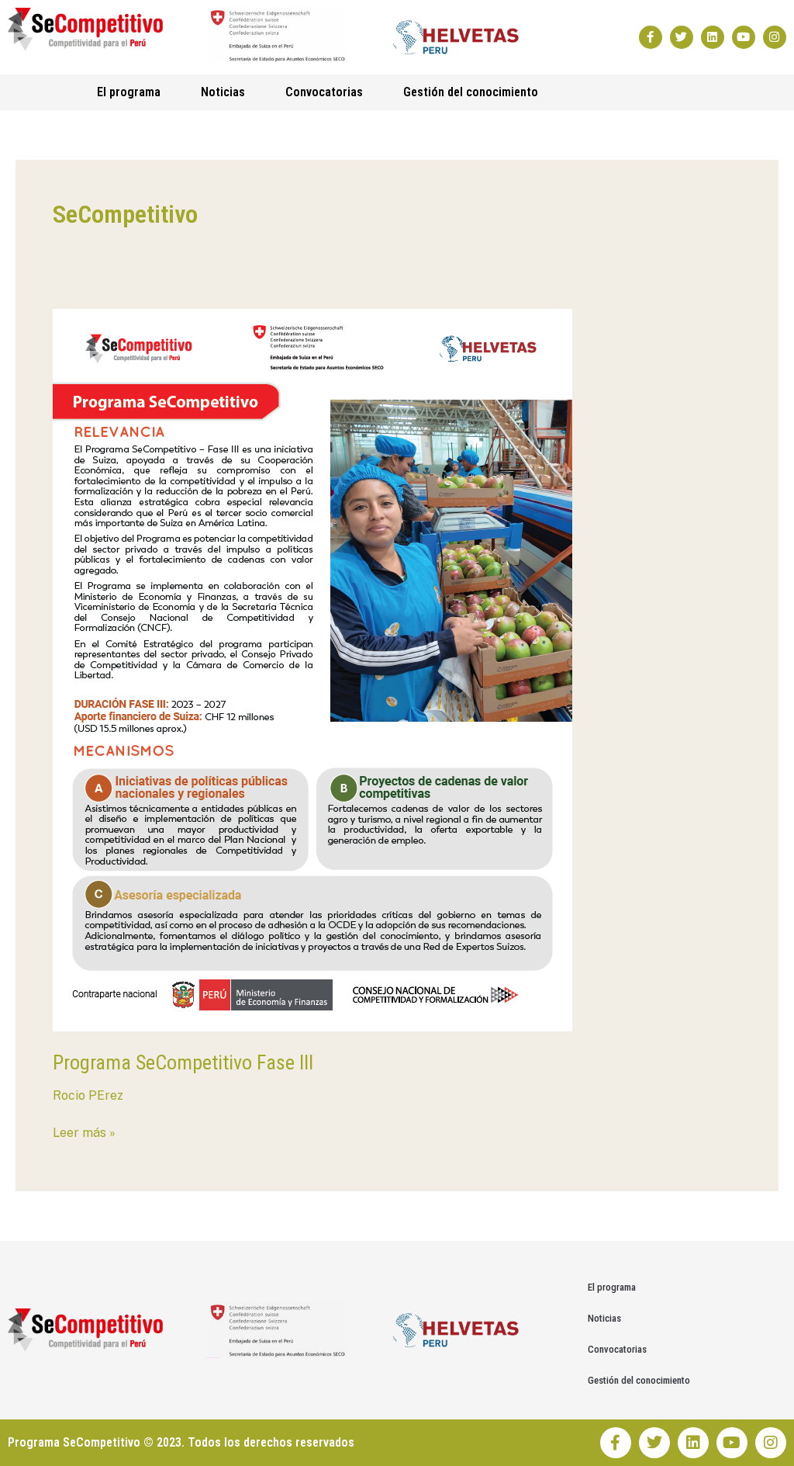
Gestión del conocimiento (470, 92)
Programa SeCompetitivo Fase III (183, 1062)
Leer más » (84, 1131)
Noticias (223, 92)
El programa (129, 92)
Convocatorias (324, 92)
